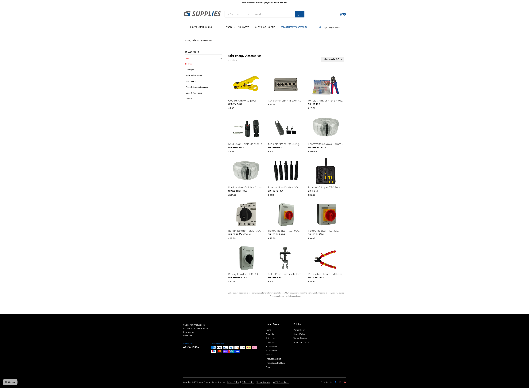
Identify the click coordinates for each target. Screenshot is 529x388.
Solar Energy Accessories (202, 40)
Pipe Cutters (190, 81)
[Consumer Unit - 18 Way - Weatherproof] (286, 85)
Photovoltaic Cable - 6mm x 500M (245, 187)
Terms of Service (300, 338)
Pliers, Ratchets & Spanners (197, 87)
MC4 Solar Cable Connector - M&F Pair (245, 144)
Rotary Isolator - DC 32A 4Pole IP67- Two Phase (243, 274)
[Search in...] (299, 14)
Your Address (271, 350)
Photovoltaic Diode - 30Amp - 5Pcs (285, 187)
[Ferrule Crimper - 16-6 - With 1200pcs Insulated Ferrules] (326, 85)
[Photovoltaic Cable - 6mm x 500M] (246, 171)
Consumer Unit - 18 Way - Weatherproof (283, 100)
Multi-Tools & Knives (194, 75)
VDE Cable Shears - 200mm (325, 274)
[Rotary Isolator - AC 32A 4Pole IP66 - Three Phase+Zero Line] (326, 215)
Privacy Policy (299, 330)
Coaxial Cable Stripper (242, 100)
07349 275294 (191, 347)
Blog (268, 367)
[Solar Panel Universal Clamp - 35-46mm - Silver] (286, 258)
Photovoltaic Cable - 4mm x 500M (325, 144)
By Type (188, 64)
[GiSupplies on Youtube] (345, 382)
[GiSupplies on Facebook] (335, 382)
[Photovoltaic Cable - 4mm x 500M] (326, 128)
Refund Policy (299, 334)
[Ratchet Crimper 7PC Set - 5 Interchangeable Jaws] (326, 171)
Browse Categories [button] (201, 27)
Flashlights (190, 69)
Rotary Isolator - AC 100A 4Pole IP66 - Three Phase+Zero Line (283, 230)
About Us (270, 334)
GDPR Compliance (301, 342)
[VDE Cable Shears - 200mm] (326, 258)
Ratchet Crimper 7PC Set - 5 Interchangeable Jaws (325, 187)
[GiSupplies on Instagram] (340, 382)
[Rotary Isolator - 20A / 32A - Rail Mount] (246, 215)
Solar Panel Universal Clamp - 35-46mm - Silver (285, 274)
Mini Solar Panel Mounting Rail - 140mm (283, 144)
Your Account (271, 346)
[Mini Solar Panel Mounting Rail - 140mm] (286, 128)
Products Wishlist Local (276, 363)
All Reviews (270, 338)
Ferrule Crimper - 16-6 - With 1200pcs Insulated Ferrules (325, 100)
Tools (187, 58)
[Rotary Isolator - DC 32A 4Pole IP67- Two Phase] (246, 258)
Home (187, 40)
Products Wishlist (273, 359)
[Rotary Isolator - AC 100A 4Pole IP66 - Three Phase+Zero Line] (286, 215)
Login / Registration (331, 27)
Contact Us (270, 342)
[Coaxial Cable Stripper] (246, 85)
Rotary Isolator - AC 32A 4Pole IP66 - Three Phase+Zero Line (323, 230)
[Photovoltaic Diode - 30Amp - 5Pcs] (286, 171)
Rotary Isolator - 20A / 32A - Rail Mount (245, 230)
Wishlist (269, 355)
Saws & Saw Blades (194, 93)
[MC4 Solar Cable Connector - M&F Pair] (246, 128)
